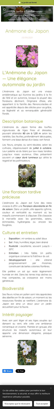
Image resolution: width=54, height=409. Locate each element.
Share (9, 371)
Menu (49, 9)
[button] (4, 9)
